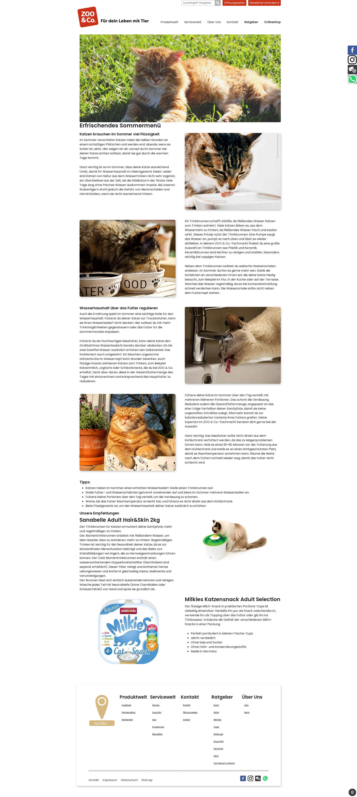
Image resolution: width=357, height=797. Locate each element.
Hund (216, 705)
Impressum (110, 780)
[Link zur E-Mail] (352, 69)
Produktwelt (169, 22)
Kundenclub (158, 727)
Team (247, 712)
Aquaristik (218, 741)
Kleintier (217, 719)
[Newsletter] (258, 778)
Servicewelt (192, 22)
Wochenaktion (129, 712)
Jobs (246, 705)
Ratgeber (251, 22)
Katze (216, 712)
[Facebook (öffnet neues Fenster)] (243, 778)
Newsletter (157, 734)
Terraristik (218, 748)
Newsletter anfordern (264, 3)
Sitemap (146, 780)
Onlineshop (272, 22)
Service (155, 705)
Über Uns (214, 22)
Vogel (216, 727)
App (154, 719)
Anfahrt (186, 719)
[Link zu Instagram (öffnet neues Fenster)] (352, 60)
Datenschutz (129, 780)
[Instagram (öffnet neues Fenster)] (250, 778)
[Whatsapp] (265, 778)
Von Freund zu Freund (224, 763)
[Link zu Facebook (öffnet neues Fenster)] (352, 50)
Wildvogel (218, 734)
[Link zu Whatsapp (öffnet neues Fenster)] (352, 79)
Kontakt (232, 22)
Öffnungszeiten (234, 3)
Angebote (126, 705)
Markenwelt (127, 719)
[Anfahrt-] (102, 711)
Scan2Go (156, 712)
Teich (216, 756)
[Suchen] (218, 3)
